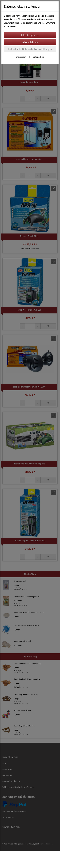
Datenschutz (38, 56)
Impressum (21, 56)
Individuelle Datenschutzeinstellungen (30, 48)
